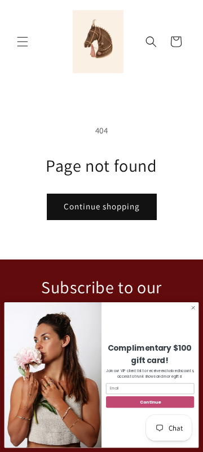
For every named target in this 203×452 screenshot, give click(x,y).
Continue (150, 402)
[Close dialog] (193, 307)
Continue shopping (102, 206)
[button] (22, 41)
